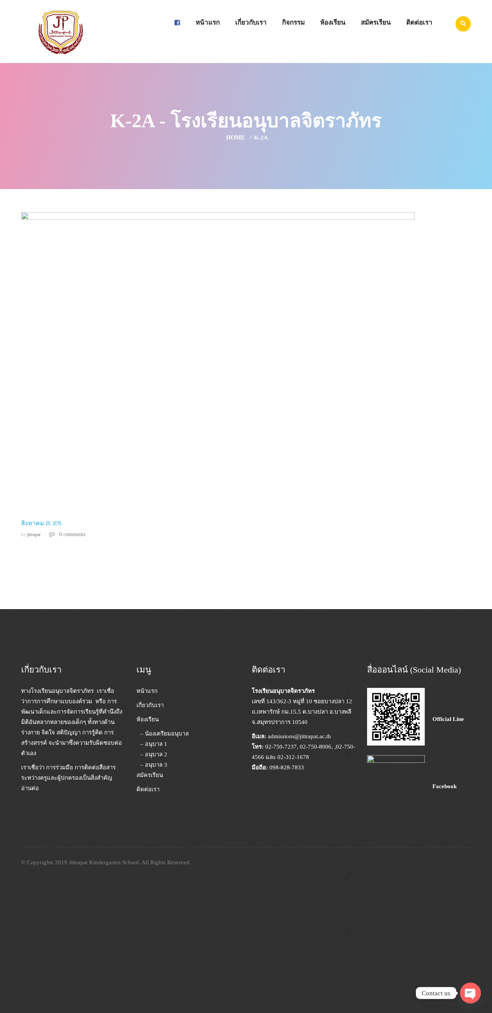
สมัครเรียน (376, 22)
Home (235, 137)
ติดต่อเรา (419, 22)
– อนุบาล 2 (153, 754)
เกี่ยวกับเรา (251, 22)
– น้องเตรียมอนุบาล (164, 734)
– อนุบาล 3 (153, 765)
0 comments (71, 534)
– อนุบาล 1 (153, 744)
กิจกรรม (293, 22)
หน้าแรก (208, 22)
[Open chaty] (470, 993)
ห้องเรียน (333, 22)
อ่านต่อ (30, 788)
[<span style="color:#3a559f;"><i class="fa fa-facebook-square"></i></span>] (177, 23)
